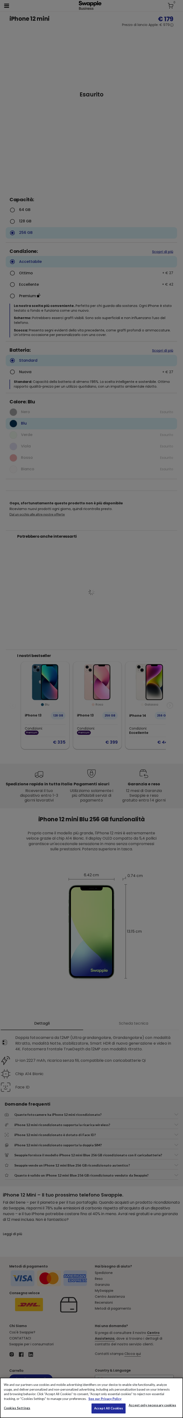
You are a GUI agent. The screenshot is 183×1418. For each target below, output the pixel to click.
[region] (91, 1398)
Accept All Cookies (108, 1408)
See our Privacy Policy (105, 1399)
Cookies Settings (17, 1408)
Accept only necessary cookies (152, 1405)
